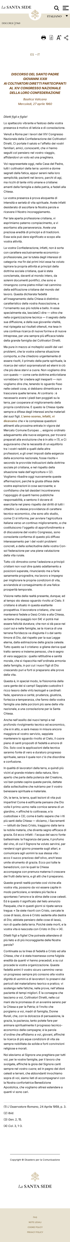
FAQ (35, 1217)
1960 (17, 23)
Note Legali (35, 1222)
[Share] (66, 38)
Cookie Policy (35, 1227)
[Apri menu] (65, 8)
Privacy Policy (35, 1232)
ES (32, 54)
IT (38, 54)
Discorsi (8, 23)
